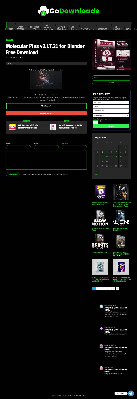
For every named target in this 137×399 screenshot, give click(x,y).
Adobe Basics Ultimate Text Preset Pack (100, 203)
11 (102, 157)
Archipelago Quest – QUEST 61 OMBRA (115, 309)
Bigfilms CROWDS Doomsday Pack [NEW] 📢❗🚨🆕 (121, 253)
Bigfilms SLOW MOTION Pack (100, 229)
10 (97, 157)
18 (102, 161)
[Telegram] (131, 393)
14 (116, 157)
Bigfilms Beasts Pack (99, 252)
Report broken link (46, 114)
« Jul (96, 174)
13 (111, 157)
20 (111, 161)
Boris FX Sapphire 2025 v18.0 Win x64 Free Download (70, 126)
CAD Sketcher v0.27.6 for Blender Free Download (28, 126)
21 (116, 161)
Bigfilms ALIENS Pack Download (121, 229)
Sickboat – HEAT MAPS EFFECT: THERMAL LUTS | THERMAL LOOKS (122, 279)
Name (8, 143)
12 (107, 157)
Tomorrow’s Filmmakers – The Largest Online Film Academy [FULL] (122, 204)
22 (121, 161)
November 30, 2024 (13, 58)
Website (65, 143)
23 (125, 161)
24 (97, 166)
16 (125, 157)
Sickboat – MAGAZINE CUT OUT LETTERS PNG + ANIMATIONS (100, 279)
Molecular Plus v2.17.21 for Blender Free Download (45, 49)
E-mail (37, 143)
